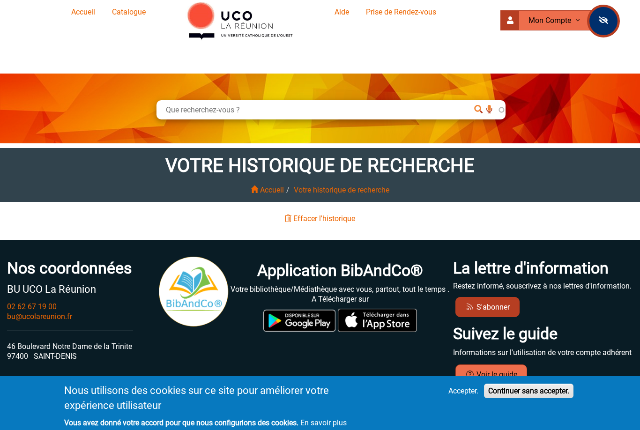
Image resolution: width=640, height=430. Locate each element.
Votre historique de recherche (341, 189)
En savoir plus (323, 422)
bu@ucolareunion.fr (39, 316)
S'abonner (492, 307)
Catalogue (129, 11)
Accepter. (463, 390)
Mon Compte (550, 20)
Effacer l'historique (323, 218)
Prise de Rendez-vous (401, 11)
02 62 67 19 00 (32, 306)
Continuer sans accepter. (528, 390)
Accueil (83, 11)
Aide (342, 11)
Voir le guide (496, 374)
